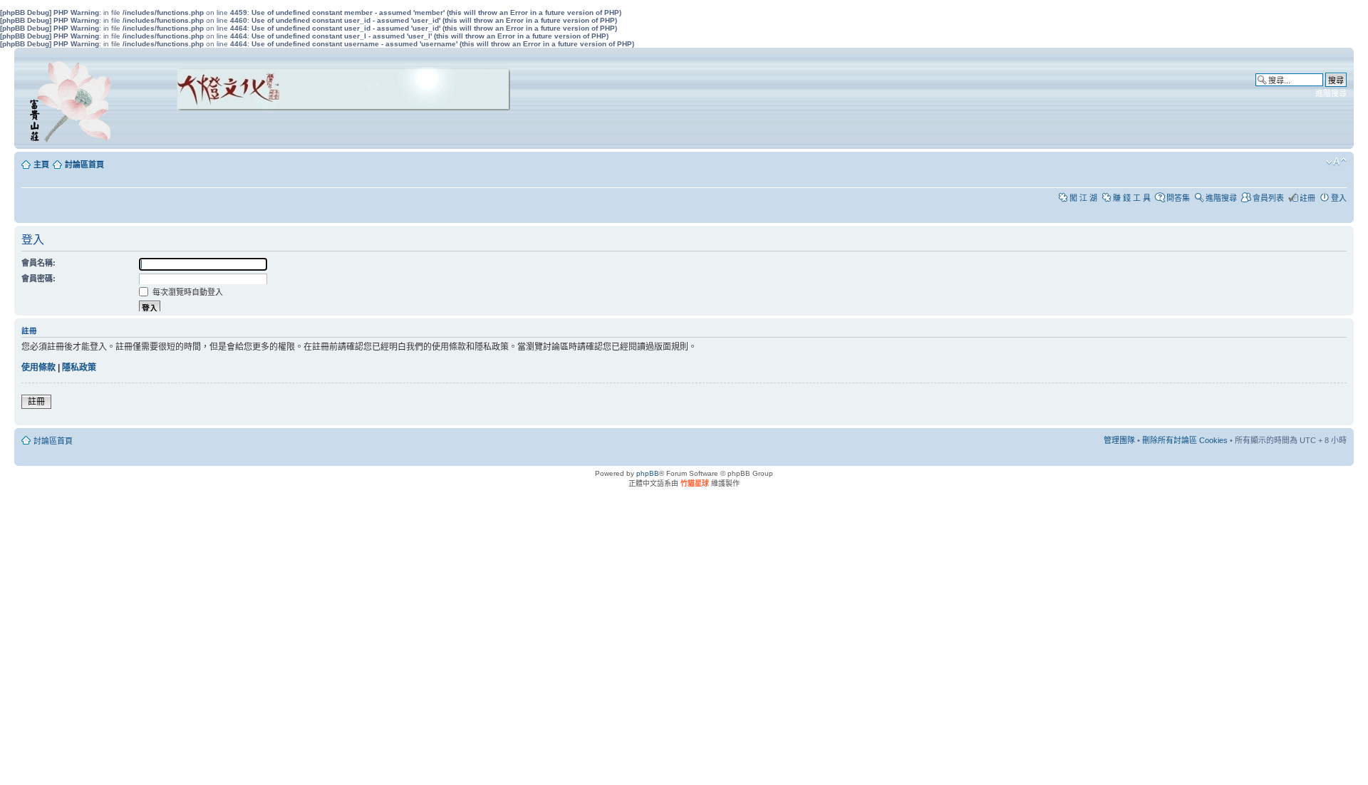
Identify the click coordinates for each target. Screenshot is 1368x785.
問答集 (1178, 198)
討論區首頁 (84, 164)
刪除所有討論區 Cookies (1185, 440)
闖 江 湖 (1083, 198)
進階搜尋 (1331, 93)
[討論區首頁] (73, 98)
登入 (1339, 198)
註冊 (1307, 198)
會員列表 (1268, 198)
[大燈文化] (325, 130)
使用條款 (38, 368)
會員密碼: (38, 278)
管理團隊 (1119, 440)
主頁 (41, 164)
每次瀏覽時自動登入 (186, 292)
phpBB (647, 473)
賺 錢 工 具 (1132, 198)
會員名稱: (38, 263)
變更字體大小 (1336, 161)
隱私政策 (79, 368)
